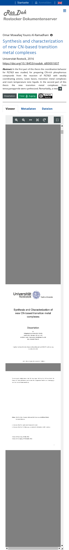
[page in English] (58, 2)
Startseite (23, 2)
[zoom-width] (30, 120)
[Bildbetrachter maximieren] (57, 120)
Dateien (47, 108)
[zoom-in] (16, 120)
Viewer (10, 108)
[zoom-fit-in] (37, 120)
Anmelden (44, 2)
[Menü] (64, 11)
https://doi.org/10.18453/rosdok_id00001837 (31, 63)
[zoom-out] (23, 120)
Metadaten (28, 108)
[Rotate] (44, 120)
